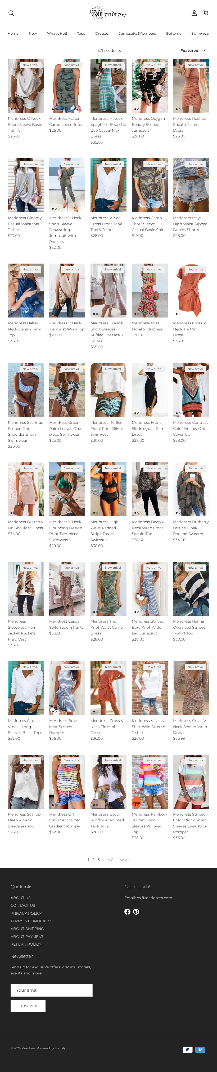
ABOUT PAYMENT (27, 936)
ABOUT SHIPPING (27, 928)
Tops (81, 33)
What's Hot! (57, 33)
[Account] (193, 13)
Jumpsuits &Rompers (137, 33)
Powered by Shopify (51, 1048)
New (33, 33)
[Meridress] (108, 13)
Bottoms (173, 33)
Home (13, 33)
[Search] (11, 13)
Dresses (101, 33)
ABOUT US (21, 897)
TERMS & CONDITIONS (32, 921)
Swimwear (200, 33)
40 (110, 859)
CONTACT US (23, 905)
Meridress (28, 1048)
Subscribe (28, 1006)
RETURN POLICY (26, 944)
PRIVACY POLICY (26, 913)
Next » (124, 859)
